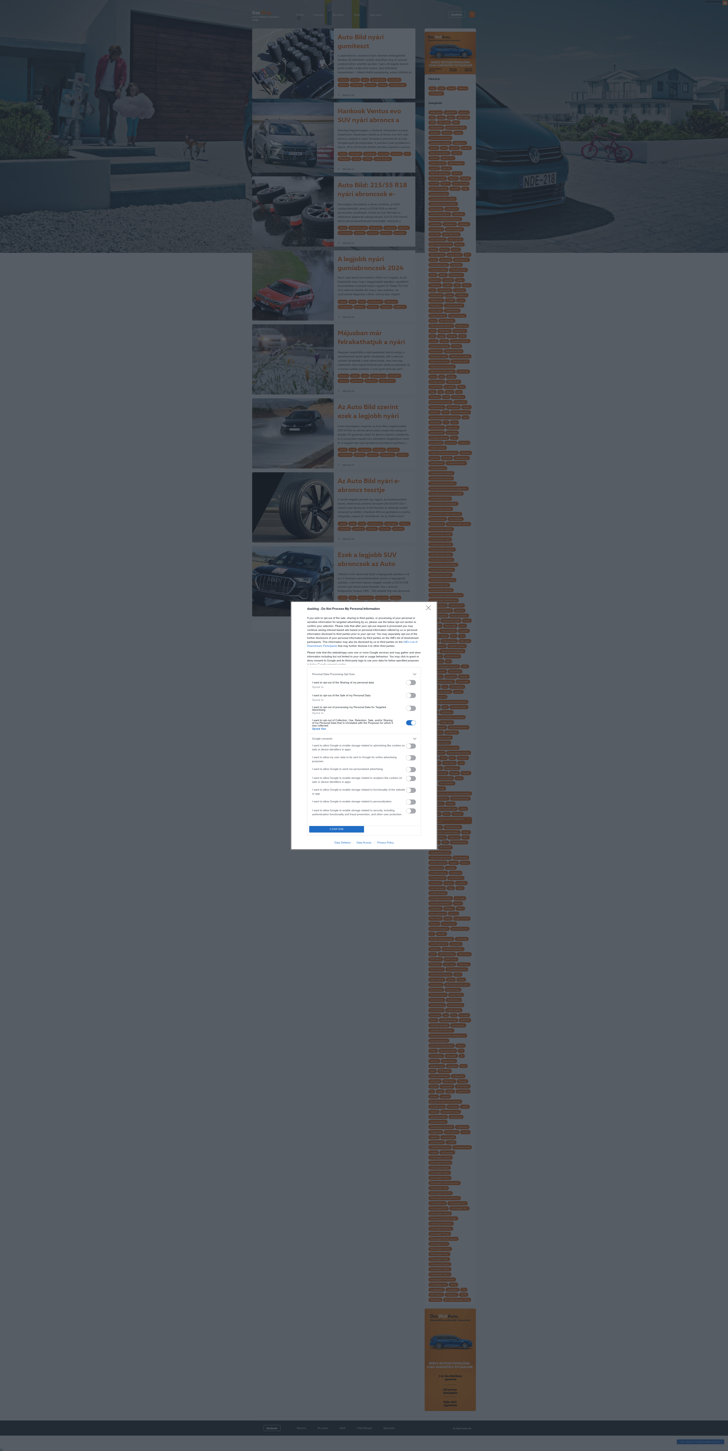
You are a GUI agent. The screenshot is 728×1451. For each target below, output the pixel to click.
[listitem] (364, 674)
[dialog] (364, 726)
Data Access (364, 842)
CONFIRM (337, 829)
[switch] (411, 682)
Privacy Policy (385, 842)
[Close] (429, 609)
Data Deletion (342, 842)
